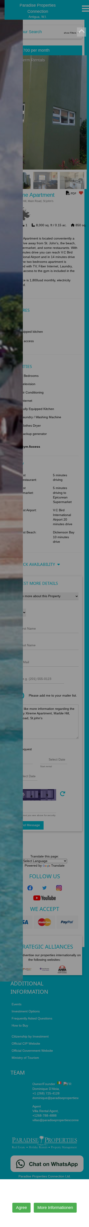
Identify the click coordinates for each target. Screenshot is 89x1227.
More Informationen (55, 1207)
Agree (21, 1207)
